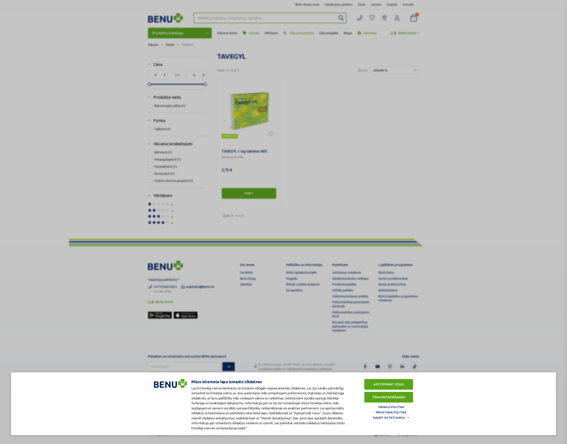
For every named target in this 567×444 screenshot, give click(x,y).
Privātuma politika (391, 412)
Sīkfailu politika (391, 407)
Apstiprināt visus (389, 384)
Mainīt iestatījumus (389, 417)
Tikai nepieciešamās (388, 397)
